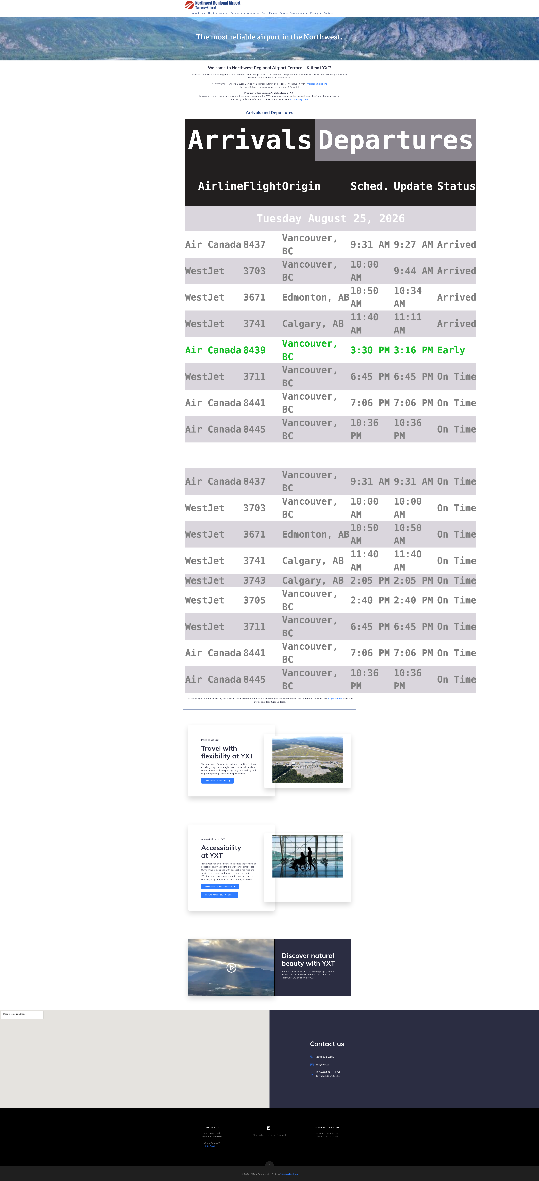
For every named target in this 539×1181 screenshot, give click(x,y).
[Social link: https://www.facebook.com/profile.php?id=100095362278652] (269, 1128)
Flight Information (218, 13)
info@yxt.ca (211, 1146)
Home (186, 13)
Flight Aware (335, 698)
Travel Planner (269, 13)
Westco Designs (289, 1174)
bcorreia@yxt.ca (299, 99)
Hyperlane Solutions (316, 83)
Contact (328, 13)
